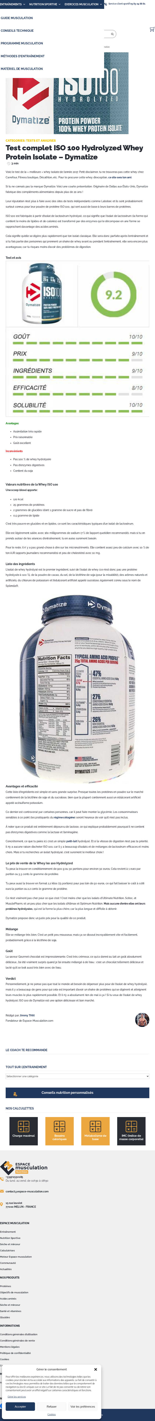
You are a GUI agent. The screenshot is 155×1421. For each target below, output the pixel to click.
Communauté (8, 1263)
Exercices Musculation (81, 4)
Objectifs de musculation (14, 1292)
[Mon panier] (152, 29)
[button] (96, 1369)
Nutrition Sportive (43, 4)
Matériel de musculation (22, 69)
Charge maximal (23, 1135)
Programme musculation (22, 43)
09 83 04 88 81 (137, 3)
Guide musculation (17, 18)
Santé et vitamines (10, 1311)
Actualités (6, 1269)
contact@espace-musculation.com (27, 1191)
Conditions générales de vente (17, 1340)
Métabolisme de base (95, 1137)
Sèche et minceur (10, 1244)
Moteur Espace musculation (16, 1256)
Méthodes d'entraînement (23, 56)
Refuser (52, 1406)
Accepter (20, 1406)
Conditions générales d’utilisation (18, 1334)
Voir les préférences (83, 1406)
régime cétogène (64, 817)
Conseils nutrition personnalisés (67, 1093)
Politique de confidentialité (15, 1353)
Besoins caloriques (60, 1137)
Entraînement (8, 1231)
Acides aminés (8, 1298)
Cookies (51, 1414)
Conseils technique (17, 30)
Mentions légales (9, 1346)
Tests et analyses (41, 140)
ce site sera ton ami (120, 177)
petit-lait (71, 841)
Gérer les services (17, 1396)
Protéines (5, 1286)
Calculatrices (7, 1250)
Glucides (5, 1317)
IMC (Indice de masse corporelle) (131, 1137)
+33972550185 (14, 1176)
